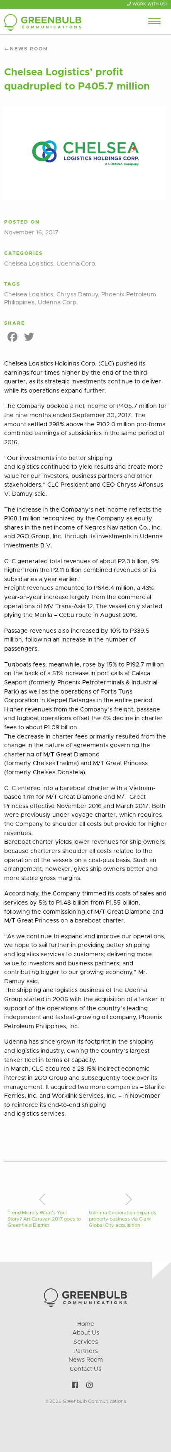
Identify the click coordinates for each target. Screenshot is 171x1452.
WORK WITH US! (149, 4)
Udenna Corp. (76, 264)
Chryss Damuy (77, 295)
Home (85, 1324)
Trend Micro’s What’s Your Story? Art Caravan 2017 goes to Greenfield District (44, 1219)
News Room (29, 49)
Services (85, 1342)
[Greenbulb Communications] (42, 22)
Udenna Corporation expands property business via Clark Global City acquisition (122, 1219)
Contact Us (85, 1369)
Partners (85, 1351)
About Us (85, 1333)
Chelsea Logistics (28, 264)
